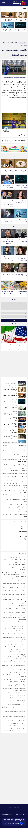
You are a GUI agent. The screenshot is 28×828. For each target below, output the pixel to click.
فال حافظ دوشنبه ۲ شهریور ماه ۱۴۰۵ (21, 19)
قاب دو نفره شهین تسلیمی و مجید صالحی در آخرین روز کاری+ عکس (7, 241)
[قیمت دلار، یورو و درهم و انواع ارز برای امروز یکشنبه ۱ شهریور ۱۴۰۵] (22, 413)
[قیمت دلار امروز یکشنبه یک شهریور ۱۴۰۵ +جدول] (7, 285)
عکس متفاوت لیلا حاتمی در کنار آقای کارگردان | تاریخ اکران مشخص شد (21, 258)
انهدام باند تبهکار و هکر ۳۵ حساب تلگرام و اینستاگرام (15, 695)
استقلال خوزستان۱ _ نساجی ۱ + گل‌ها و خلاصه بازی (15, 626)
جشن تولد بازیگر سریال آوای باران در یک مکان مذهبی (8, 276)
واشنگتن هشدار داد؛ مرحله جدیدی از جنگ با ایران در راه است (13, 587)
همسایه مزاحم (22, 569)
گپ (25, 814)
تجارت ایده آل (23, 534)
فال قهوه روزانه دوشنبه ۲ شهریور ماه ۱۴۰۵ (7, 19)
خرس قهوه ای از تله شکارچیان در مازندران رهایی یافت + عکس (10, 437)
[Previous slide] (2, 335)
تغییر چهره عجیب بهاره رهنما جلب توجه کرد (8, 220)
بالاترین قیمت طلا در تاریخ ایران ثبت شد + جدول (10, 431)
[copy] (25, 140)
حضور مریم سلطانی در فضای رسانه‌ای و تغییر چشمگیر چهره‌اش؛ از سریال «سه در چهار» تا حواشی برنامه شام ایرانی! (14, 485)
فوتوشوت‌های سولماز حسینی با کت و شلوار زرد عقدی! (8, 258)
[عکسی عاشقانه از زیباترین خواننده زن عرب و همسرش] (20, 194)
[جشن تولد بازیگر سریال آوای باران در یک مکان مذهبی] (7, 268)
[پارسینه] (19, 3)
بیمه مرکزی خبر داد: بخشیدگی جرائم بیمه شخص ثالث (14, 646)
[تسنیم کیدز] (14, 149)
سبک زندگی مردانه (23, 531)
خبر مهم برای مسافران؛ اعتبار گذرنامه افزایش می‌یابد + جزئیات (13, 612)
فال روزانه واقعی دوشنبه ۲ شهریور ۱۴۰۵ (20, 30)
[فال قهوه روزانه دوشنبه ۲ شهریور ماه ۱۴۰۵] (7, 15)
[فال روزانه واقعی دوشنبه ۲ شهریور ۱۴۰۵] (20, 25)
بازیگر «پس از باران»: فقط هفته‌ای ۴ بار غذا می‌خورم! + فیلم (14, 597)
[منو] (3, 3)
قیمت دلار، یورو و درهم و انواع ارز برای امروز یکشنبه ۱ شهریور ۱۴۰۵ (10, 414)
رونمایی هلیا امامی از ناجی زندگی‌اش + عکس (15, 507)
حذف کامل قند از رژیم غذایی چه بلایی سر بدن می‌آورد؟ (14, 559)
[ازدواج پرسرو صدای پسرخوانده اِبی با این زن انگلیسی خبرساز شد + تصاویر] (7, 194)
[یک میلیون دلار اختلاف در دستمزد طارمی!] (22, 419)
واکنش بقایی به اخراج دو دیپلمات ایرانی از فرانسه (15, 720)
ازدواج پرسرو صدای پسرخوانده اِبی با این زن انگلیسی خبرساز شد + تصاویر (8, 203)
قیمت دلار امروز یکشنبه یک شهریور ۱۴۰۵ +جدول (7, 292)
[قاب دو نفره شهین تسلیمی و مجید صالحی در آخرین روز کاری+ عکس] (7, 233)
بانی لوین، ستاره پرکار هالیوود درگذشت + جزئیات (16, 658)
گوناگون (24, 8)
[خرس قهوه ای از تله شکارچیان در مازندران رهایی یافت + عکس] (22, 436)
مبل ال (25, 539)
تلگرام (20, 814)
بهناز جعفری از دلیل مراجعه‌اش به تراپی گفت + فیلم (15, 615)
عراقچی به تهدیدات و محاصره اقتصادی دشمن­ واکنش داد (14, 679)
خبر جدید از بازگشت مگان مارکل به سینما (21, 240)
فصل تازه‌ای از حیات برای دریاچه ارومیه (17, 697)
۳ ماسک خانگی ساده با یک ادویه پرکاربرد (17, 557)
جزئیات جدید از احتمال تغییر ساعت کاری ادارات (16, 672)
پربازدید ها (21, 445)
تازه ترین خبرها (23, 536)
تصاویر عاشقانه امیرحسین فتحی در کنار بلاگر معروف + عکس (13, 572)
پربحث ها (5, 446)
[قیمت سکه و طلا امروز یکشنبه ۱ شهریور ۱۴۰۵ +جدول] (20, 285)
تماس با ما (16, 807)
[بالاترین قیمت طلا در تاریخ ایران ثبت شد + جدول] (22, 430)
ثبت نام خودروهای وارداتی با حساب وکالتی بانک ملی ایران (14, 730)
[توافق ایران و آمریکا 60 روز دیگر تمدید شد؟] (14, 334)
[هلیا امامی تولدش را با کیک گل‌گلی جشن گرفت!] (20, 268)
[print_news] (10, 141)
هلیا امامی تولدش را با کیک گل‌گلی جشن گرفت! (21, 275)
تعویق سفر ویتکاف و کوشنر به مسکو (18, 649)
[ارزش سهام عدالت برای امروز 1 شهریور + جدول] (22, 407)
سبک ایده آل (24, 529)
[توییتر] (2, 141)
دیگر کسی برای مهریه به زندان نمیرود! (18, 714)
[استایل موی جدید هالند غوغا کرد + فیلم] (7, 179)
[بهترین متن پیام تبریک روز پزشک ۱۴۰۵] (7, 25)
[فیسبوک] (8, 141)
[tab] (18, 349)
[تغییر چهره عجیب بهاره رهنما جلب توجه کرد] (7, 213)
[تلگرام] (5, 141)
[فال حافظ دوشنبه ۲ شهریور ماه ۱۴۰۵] (20, 15)
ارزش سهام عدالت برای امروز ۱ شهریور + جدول (11, 408)
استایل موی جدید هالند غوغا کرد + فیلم (8, 186)
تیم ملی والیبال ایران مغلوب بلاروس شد (17, 642)
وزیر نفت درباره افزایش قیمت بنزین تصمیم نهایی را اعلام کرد (13, 594)
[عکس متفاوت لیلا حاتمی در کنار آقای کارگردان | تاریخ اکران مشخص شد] (20, 250)
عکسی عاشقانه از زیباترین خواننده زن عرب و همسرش (21, 201)
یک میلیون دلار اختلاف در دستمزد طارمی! (10, 419)
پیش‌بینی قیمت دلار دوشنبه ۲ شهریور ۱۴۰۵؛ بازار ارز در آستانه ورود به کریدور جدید (10, 384)
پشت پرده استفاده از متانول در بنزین (18, 723)
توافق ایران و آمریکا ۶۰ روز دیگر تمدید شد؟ (14, 345)
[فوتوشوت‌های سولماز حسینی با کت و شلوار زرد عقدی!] (7, 250)
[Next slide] (25, 335)
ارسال (14, 320)
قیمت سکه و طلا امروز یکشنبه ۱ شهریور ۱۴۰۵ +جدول (22, 293)
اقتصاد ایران (24, 526)
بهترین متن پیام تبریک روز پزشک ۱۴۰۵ (7, 30)
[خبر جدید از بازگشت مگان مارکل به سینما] (20, 233)
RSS (10, 807)
